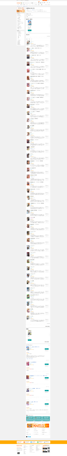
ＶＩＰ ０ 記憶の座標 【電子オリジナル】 (35, 388)
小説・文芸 (36, 4)
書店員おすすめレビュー (20, 27)
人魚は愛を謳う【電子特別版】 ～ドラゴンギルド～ (36, 210)
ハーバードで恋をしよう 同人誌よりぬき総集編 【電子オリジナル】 (38, 69)
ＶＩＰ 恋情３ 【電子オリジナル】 (34, 401)
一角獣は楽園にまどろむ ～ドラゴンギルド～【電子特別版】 (37, 203)
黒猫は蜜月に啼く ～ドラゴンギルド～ (34, 224)
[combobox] (28, 3)
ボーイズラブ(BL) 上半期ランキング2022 (46, 422)
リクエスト (31, 451)
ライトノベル (19, 34)
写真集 (18, 37)
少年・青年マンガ (21, 4)
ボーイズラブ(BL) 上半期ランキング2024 (30, 422)
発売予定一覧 (19, 14)
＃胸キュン (28, 358)
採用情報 (37, 447)
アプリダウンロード (31, 447)
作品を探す (31, 446)
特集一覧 (24, 447)
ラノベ (33, 4)
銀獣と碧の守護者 (32, 259)
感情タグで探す (19, 44)
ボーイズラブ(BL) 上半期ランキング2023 (38, 422)
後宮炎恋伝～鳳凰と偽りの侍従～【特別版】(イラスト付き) (36, 76)
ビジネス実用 (39, 4)
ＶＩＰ (30, 9)
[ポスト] (26, 436)
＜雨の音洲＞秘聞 (32, 146)
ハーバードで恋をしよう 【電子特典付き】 (35, 111)
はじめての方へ (46, 4)
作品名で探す (19, 41)
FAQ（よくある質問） (32, 449)
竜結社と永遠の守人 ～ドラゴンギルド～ (35, 104)
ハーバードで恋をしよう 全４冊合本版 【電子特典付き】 (37, 97)
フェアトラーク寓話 (32, 217)
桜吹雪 (28, 352)
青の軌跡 (33, 9)
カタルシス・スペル (32, 287)
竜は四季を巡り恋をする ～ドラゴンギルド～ (35, 90)
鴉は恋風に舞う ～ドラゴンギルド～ (34, 139)
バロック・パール (32, 266)
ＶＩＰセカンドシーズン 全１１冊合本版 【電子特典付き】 (37, 83)
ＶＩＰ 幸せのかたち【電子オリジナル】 (34, 346)
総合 (18, 4)
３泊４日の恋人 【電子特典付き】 (34, 118)
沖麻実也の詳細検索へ (47, 326)
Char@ (28, 336)
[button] (29, 30)
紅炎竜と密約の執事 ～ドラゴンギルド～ (35, 238)
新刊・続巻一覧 (19, 15)
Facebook (25, 453)
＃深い (29, 358)
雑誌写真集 (41, 4)
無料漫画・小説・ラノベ (26, 446)
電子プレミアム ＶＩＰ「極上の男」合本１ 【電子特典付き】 (37, 62)
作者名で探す (19, 42)
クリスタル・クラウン (32, 273)
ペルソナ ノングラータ (32, 252)
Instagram (25, 451)
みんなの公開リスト (19, 26)
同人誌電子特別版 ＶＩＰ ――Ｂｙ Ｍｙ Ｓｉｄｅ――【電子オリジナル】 (38, 375)
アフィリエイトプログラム (32, 452)
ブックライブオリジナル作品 (20, 23)
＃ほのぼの (31, 358)
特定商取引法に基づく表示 (38, 449)
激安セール (19, 20)
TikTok (24, 452)
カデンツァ (31, 153)
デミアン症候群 (32, 280)
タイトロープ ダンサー (33, 231)
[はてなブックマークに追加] (30, 437)
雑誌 (18, 36)
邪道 (30, 132)
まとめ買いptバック (19, 21)
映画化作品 (19, 18)
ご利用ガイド (49, 4)
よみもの (33, 296)
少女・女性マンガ (24, 4)
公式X (27, 16)
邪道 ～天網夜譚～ (32, 125)
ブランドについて (37, 446)
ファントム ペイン (32, 245)
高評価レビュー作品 (19, 28)
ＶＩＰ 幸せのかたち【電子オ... (29, 27)
